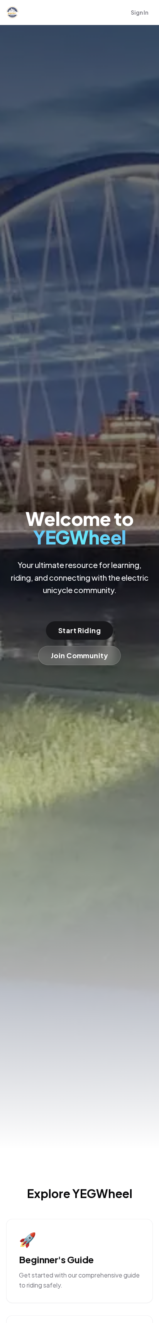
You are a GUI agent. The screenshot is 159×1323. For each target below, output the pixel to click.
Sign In (139, 12)
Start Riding (79, 630)
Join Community (79, 655)
